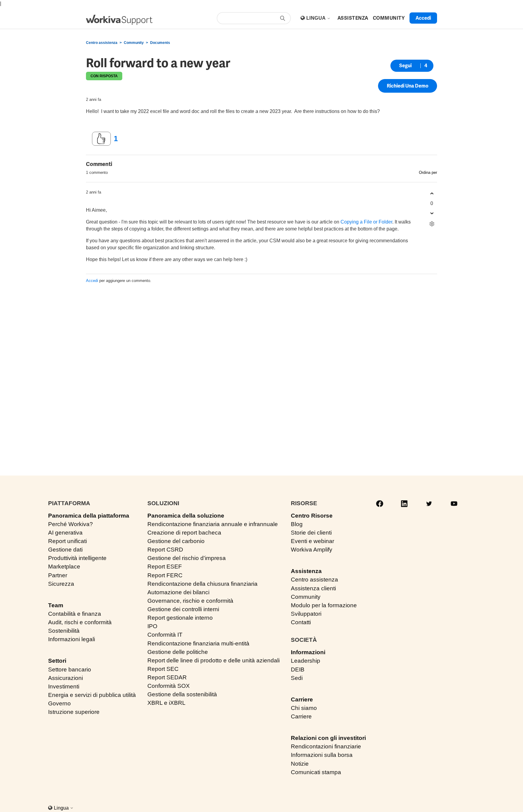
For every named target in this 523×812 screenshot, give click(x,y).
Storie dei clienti (311, 532)
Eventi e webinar (312, 541)
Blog (297, 524)
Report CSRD (165, 549)
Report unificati (67, 541)
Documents (160, 43)
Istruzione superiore (74, 712)
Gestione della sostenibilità (182, 694)
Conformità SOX (168, 686)
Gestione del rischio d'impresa (186, 558)
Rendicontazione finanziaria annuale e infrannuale (212, 524)
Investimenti (63, 686)
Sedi (297, 678)
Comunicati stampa (316, 772)
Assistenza (306, 571)
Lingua (316, 18)
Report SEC (163, 669)
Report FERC (165, 575)
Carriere (302, 699)
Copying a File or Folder (366, 221)
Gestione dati (65, 549)
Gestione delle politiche (177, 652)
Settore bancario (69, 669)
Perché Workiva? (70, 524)
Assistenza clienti (313, 588)
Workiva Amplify (311, 549)
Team (55, 605)
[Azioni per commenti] (431, 224)
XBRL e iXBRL (166, 703)
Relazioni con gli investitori (328, 738)
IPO (152, 626)
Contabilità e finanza (74, 614)
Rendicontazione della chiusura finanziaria (202, 584)
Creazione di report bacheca (184, 532)
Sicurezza (61, 584)
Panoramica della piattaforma (88, 515)
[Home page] (119, 20)
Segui (405, 65)
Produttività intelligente (77, 558)
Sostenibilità (64, 631)
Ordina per (428, 172)
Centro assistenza (101, 43)
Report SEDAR (167, 677)
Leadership (305, 661)
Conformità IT (165, 634)
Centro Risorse (312, 515)
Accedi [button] (423, 18)
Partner (57, 575)
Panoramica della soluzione (185, 515)
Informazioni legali (71, 639)
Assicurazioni (65, 678)
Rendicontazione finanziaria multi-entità (198, 643)
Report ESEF (164, 566)
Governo (59, 703)
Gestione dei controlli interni (183, 609)
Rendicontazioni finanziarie (326, 746)
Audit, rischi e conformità (80, 622)
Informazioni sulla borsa (322, 755)
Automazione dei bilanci (178, 592)
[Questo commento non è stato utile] (431, 213)
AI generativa (65, 532)
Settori (57, 661)
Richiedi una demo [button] (407, 86)
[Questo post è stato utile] (101, 139)
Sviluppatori (306, 614)
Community (134, 43)
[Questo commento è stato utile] (431, 193)
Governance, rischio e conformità (190, 601)
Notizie (300, 764)
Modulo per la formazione (324, 605)
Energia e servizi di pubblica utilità (92, 695)
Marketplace (64, 566)
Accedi (92, 280)
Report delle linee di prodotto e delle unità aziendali (213, 660)
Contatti (301, 622)
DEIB (297, 669)
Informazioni (308, 652)
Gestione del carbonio (176, 541)
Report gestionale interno (180, 618)
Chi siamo (304, 708)
